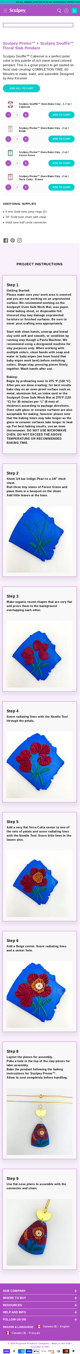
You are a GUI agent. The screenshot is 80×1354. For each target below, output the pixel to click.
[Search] (59, 10)
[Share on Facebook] (6, 240)
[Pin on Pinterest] (13, 240)
